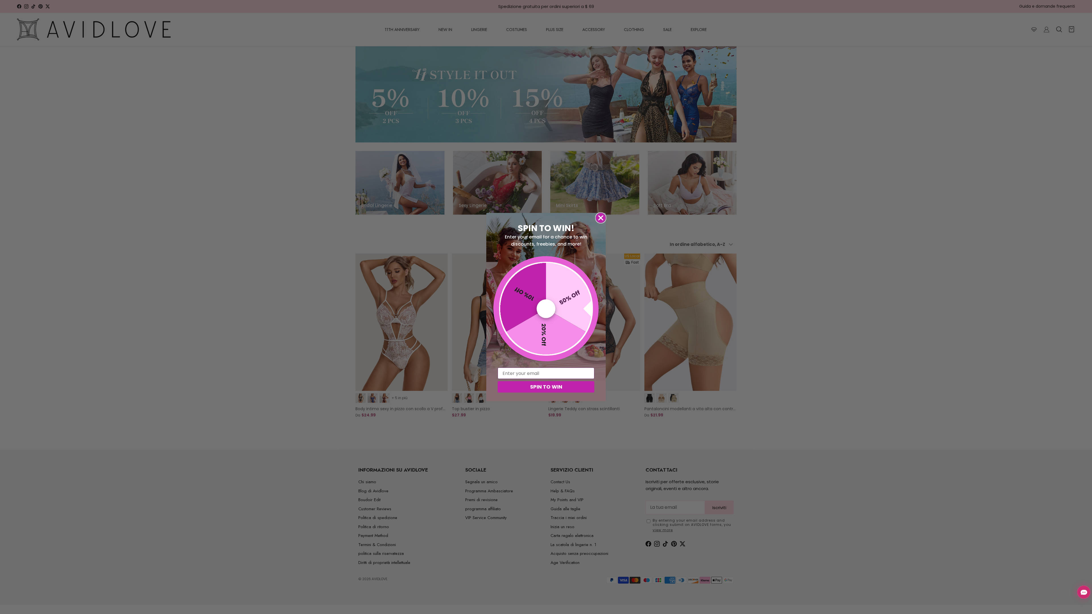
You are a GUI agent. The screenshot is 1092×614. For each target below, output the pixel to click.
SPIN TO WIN (546, 386)
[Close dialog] (601, 218)
